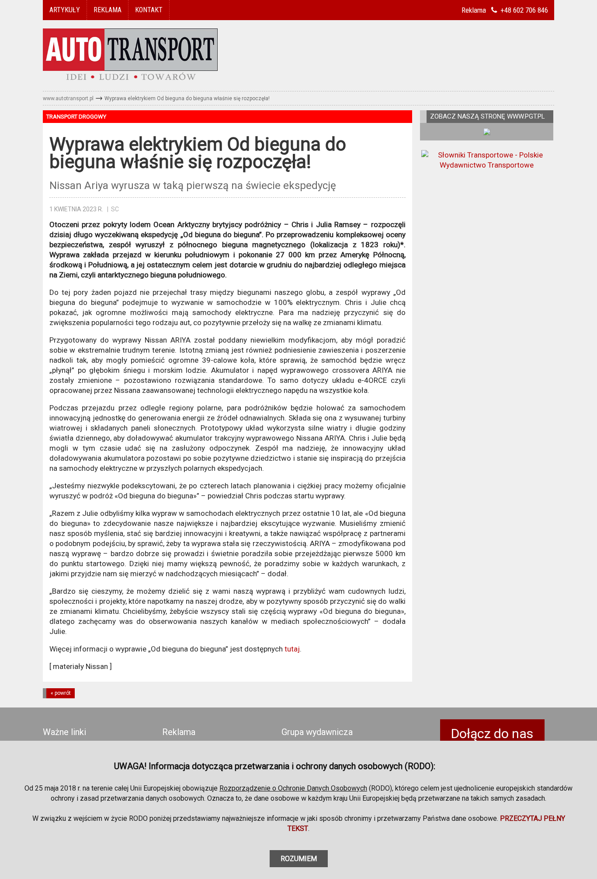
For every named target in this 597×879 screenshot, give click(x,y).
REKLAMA (107, 10)
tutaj (292, 648)
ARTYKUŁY (64, 10)
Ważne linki (64, 732)
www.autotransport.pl (68, 98)
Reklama (178, 732)
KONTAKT (149, 10)
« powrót (61, 693)
